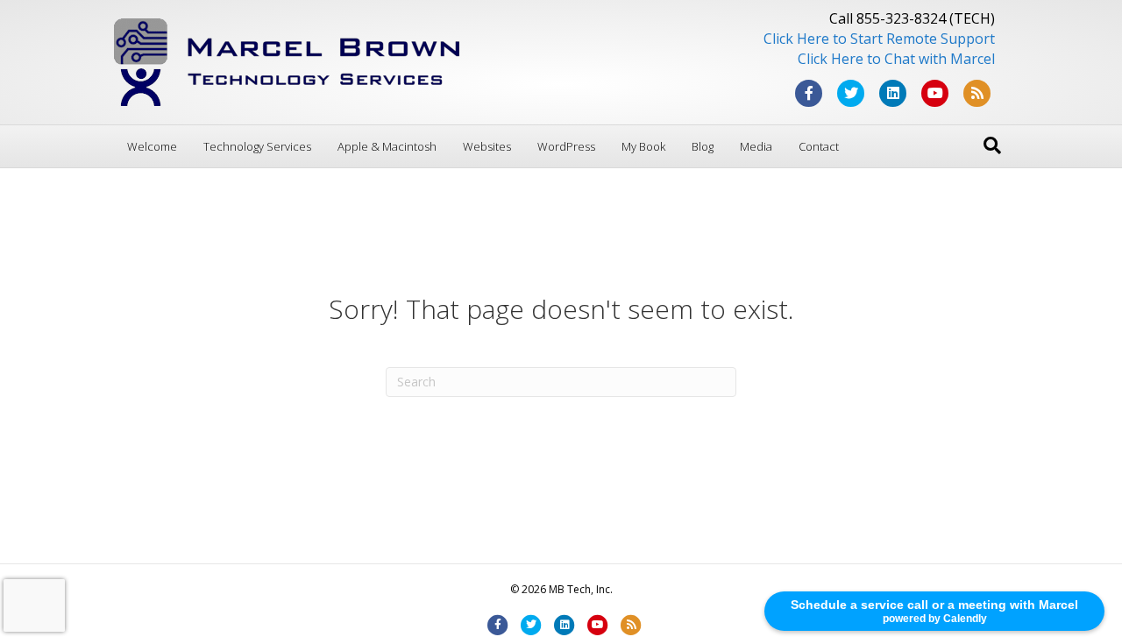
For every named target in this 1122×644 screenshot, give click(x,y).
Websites (487, 146)
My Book (643, 146)
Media (756, 146)
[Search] (992, 145)
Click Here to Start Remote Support (879, 38)
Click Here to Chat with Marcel (896, 58)
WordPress (566, 146)
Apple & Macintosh (387, 146)
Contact (819, 146)
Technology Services (257, 146)
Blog (703, 146)
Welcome (152, 146)
